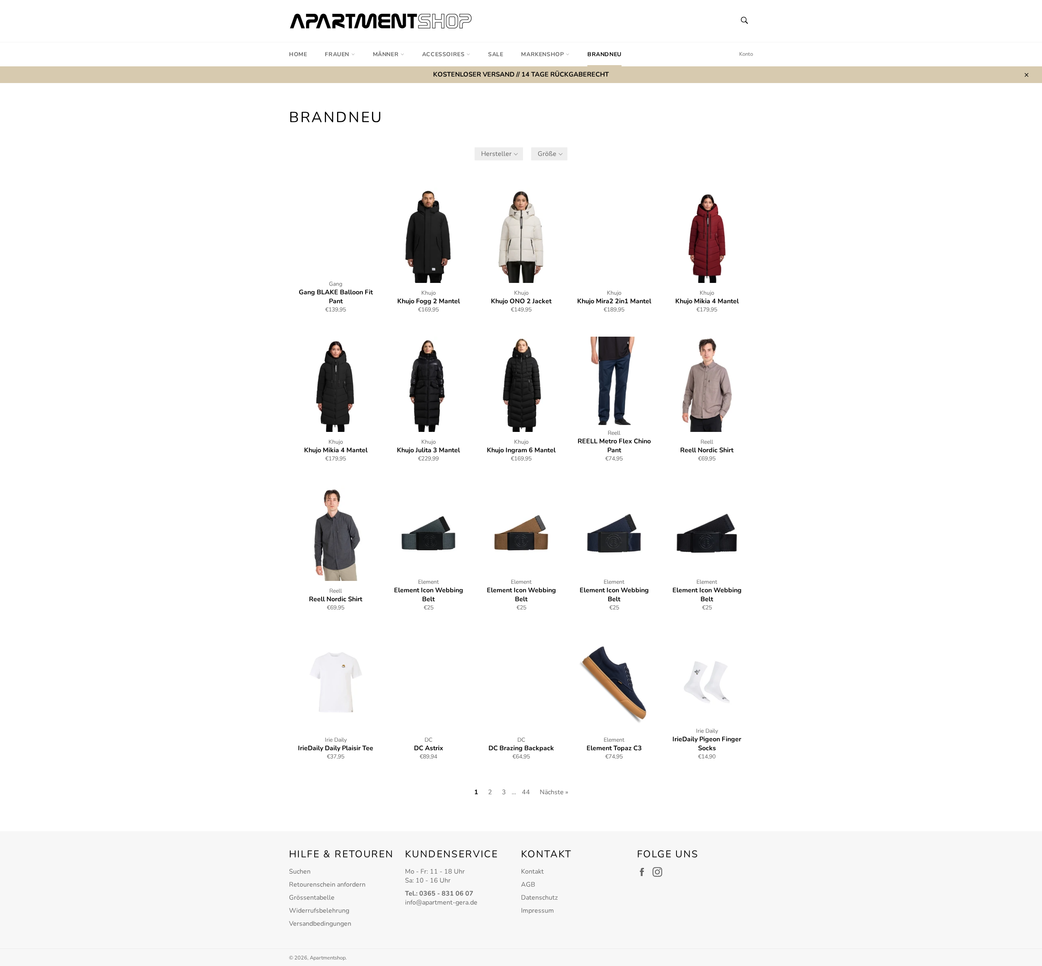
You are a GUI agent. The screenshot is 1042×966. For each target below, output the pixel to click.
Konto (746, 54)
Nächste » (554, 792)
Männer (387, 54)
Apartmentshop (328, 958)
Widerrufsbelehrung (319, 910)
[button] (499, 154)
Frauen (338, 54)
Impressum (537, 910)
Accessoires (444, 54)
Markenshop (543, 54)
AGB (528, 884)
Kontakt (532, 871)
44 (526, 792)
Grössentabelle (312, 897)
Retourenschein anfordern (327, 884)
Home (298, 54)
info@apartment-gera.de (441, 902)
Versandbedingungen (320, 923)
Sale (495, 54)
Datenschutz (539, 897)
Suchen (300, 871)
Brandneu (604, 54)
